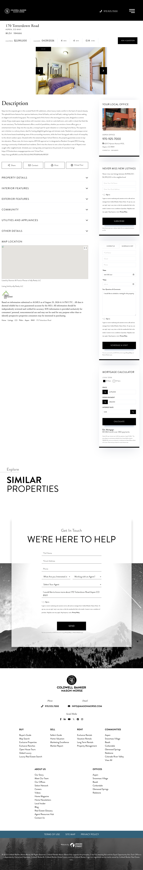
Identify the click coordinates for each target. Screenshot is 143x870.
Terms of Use (52, 834)
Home (4, 320)
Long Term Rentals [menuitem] (85, 742)
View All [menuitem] (108, 760)
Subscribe (119, 221)
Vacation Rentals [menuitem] (84, 738)
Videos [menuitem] (38, 792)
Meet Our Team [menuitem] (42, 778)
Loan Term (107, 378)
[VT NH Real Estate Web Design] (71, 845)
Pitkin (21, 320)
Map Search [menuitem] (24, 738)
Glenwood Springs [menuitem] (113, 749)
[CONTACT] (127, 40)
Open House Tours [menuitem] (27, 749)
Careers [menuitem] (38, 789)
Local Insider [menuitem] (40, 803)
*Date (104, 270)
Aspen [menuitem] (107, 735)
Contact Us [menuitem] (40, 817)
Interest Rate (108, 407)
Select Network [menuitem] (41, 785)
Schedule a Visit (127, 246)
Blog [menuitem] (37, 807)
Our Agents (114, 150)
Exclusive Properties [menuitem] (28, 742)
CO (16, 320)
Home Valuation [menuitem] (57, 738)
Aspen (27, 320)
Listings (10, 320)
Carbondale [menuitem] (110, 745)
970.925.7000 (111, 11)
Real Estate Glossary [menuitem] (44, 810)
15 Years (118, 381)
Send (72, 626)
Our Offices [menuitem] (40, 782)
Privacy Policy (123, 212)
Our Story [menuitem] (39, 774)
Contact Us (106, 150)
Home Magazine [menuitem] (42, 796)
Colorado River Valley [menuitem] (114, 756)
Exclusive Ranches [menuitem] (27, 745)
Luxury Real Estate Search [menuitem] (30, 756)
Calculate (119, 421)
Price (104, 387)
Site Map (70, 834)
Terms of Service (106, 355)
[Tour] (77, 165)
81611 (33, 320)
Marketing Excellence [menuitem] (59, 742)
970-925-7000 (111, 139)
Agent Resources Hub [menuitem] (44, 814)
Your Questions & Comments (111, 289)
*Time (104, 280)
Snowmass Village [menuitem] (112, 738)
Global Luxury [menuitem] (25, 753)
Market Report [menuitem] (56, 745)
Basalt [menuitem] (107, 742)
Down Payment (108, 397)
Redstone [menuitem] (109, 753)
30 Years (108, 381)
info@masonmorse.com (87, 706)
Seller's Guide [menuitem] (56, 735)
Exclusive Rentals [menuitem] (84, 735)
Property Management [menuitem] (87, 745)
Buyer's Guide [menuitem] (25, 735)
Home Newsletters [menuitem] (43, 800)
